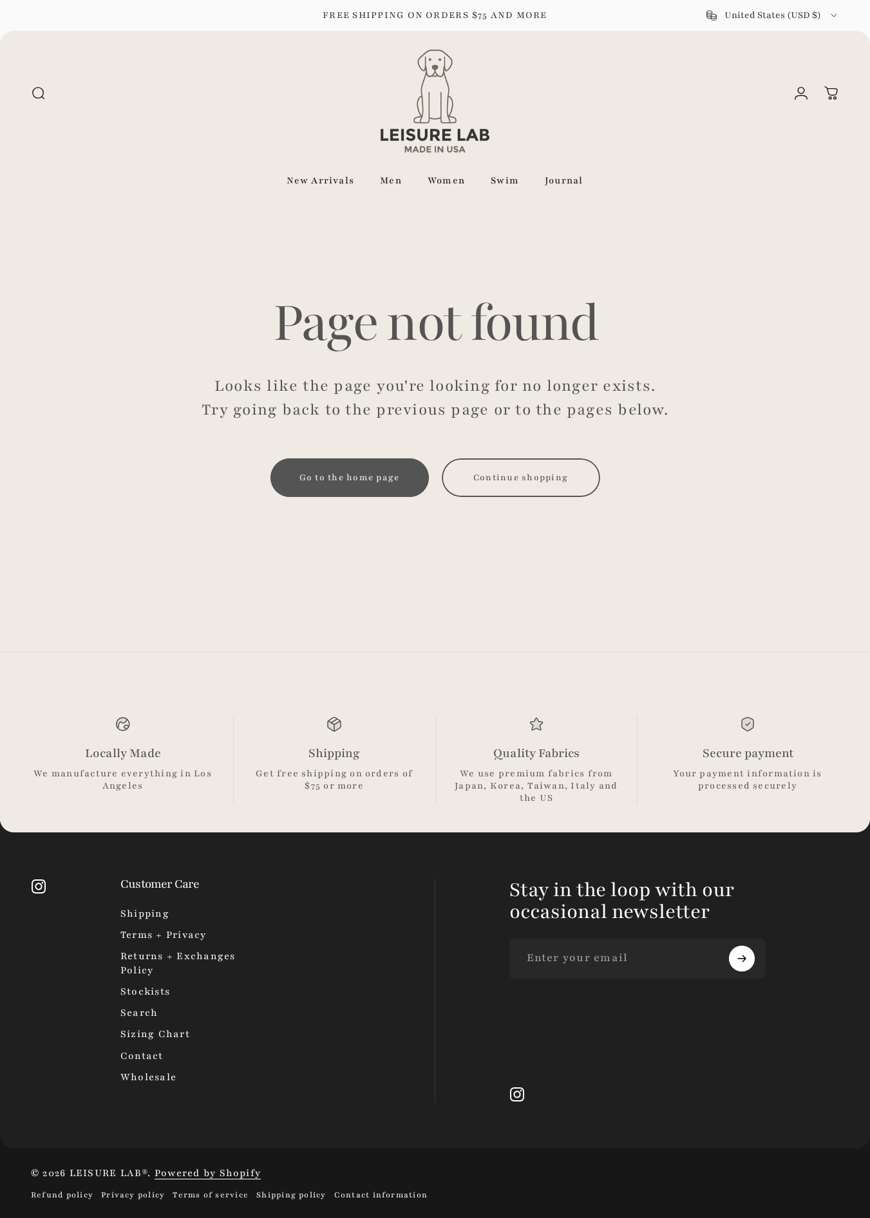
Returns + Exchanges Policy (177, 963)
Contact (142, 1055)
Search (139, 1012)
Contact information (381, 1195)
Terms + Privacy (163, 934)
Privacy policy (133, 1195)
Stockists (145, 991)
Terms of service (211, 1195)
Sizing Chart (155, 1033)
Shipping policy (291, 1195)
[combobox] (772, 15)
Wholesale (148, 1077)
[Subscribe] (742, 958)
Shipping (144, 913)
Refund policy (62, 1195)
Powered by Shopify (208, 1172)
